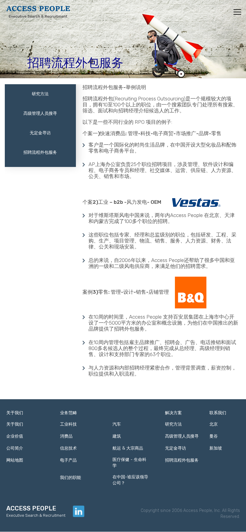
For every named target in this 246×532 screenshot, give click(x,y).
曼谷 (213, 436)
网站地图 (14, 460)
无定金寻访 (40, 132)
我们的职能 (70, 477)
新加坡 (215, 448)
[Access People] (38, 11)
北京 (213, 424)
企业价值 (14, 436)
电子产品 (68, 460)
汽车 (116, 424)
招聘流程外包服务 (40, 152)
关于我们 (14, 424)
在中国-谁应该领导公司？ (130, 480)
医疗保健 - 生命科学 (129, 462)
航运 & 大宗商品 (127, 448)
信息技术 (68, 448)
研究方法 (40, 94)
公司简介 (14, 448)
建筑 (116, 436)
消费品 (66, 436)
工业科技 (68, 424)
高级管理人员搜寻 (40, 113)
